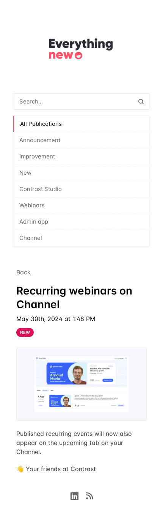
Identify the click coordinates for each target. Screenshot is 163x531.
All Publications (41, 123)
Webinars (32, 205)
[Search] (141, 101)
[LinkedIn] (78, 495)
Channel (30, 237)
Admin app (33, 221)
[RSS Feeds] (89, 495)
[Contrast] (81, 50)
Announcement (39, 140)
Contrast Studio (40, 189)
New (25, 172)
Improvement (37, 156)
